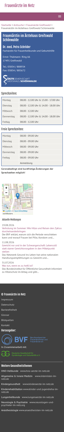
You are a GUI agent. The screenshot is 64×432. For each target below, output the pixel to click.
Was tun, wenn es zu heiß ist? (17, 265)
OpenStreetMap (20, 210)
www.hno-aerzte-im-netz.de (35, 370)
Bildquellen (7, 320)
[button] (18, 196)
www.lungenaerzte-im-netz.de (38, 397)
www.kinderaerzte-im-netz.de (38, 384)
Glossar (5, 314)
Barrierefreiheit (9, 309)
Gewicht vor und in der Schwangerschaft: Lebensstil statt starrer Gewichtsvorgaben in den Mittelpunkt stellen (29, 248)
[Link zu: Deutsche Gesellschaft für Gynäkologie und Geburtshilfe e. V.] (21, 357)
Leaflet (8, 210)
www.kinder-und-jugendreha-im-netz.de (29, 390)
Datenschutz (7, 304)
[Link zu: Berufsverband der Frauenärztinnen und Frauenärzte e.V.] (24, 344)
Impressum (7, 299)
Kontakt (5, 325)
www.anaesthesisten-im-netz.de (36, 410)
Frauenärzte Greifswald (38, 25)
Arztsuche (19, 25)
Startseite (6, 25)
